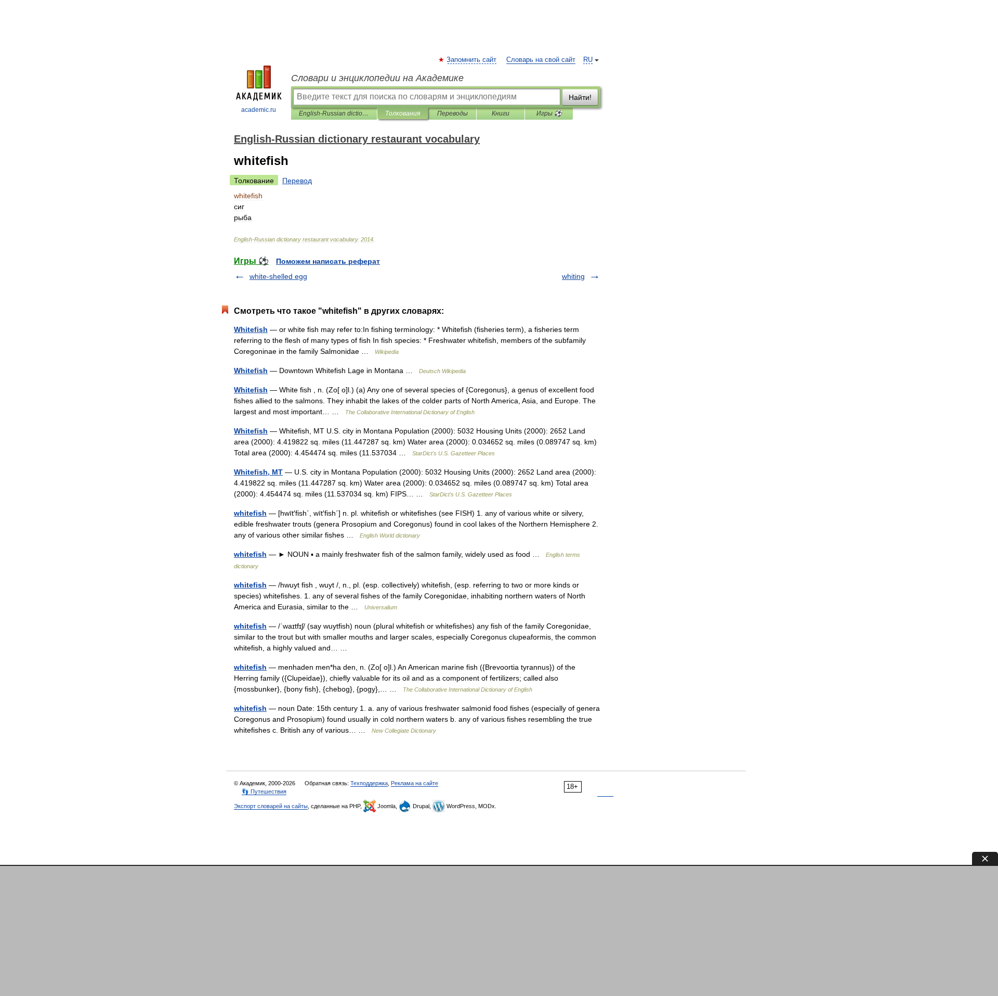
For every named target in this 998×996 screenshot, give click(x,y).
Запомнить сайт (472, 59)
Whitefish (251, 329)
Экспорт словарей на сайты (271, 806)
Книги (500, 113)
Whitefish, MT (258, 472)
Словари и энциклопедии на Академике (377, 78)
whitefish (250, 513)
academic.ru (258, 109)
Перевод (297, 180)
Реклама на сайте (414, 783)
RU (588, 59)
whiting (573, 276)
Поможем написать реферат (328, 261)
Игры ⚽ (549, 113)
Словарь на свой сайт (540, 59)
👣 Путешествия (264, 791)
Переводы (452, 113)
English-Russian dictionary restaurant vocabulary (334, 113)
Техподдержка (369, 783)
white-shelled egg (278, 276)
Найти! (580, 97)
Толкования (402, 113)
